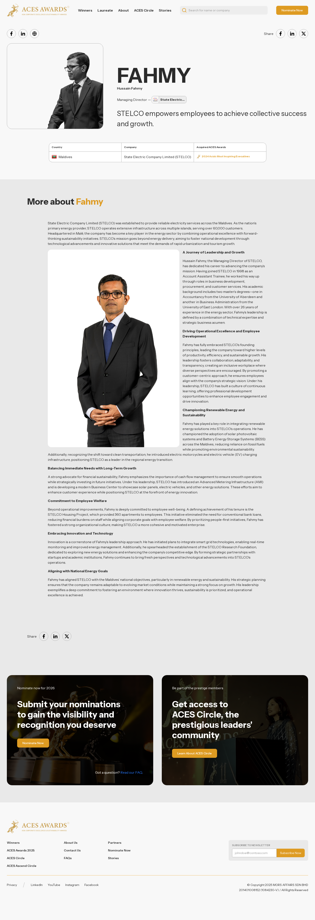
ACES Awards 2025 (20, 850)
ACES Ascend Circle (21, 866)
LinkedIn (37, 885)
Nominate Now (119, 850)
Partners (114, 843)
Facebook (91, 885)
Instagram (72, 885)
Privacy (12, 885)
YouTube (54, 885)
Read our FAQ (131, 772)
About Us (70, 843)
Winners (85, 10)
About (123, 10)
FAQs (68, 858)
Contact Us (72, 850)
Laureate (105, 10)
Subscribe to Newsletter (251, 845)
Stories (165, 10)
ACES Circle (144, 10)
